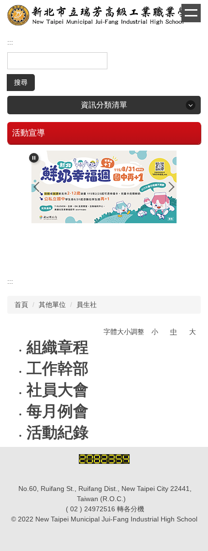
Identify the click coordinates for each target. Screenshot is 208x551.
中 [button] (173, 332)
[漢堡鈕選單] (191, 13)
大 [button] (192, 332)
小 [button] (154, 332)
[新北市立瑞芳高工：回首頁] (104, 16)
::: (10, 42)
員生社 (86, 304)
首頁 (21, 304)
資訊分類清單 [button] (104, 105)
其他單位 (52, 304)
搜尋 (21, 82)
